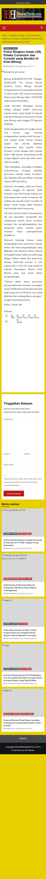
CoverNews (16, 750)
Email (27, 453)
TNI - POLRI (27, 578)
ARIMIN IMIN (10, 66)
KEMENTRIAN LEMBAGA (12, 578)
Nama (7, 453)
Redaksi (23, 738)
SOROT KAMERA (25, 533)
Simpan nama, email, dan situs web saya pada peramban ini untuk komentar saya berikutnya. (23, 481)
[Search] (41, 27)
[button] (4, 27)
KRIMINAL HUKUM (10, 48)
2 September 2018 (24, 66)
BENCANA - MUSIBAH (11, 714)
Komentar (9, 419)
